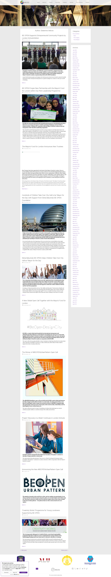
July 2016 (75, 237)
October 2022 (75, 132)
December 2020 (76, 164)
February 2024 (76, 101)
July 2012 (75, 298)
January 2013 (75, 286)
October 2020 (75, 168)
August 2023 (75, 113)
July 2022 (75, 136)
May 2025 (75, 73)
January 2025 (75, 81)
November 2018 (76, 193)
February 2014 (76, 270)
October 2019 (75, 184)
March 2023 (75, 123)
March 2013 (75, 282)
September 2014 (76, 260)
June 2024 (75, 95)
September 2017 (76, 215)
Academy (65, 2)
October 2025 (75, 67)
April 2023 (75, 121)
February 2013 (76, 284)
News (75, 35)
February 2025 (76, 79)
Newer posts (64, 550)
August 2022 (75, 134)
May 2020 (75, 174)
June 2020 (75, 172)
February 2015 (76, 256)
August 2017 (75, 217)
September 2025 (76, 69)
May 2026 (75, 54)
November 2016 (76, 229)
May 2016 (75, 239)
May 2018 (75, 203)
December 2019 (76, 180)
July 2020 (75, 170)
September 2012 (76, 294)
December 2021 (76, 148)
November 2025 (76, 65)
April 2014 (75, 266)
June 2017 (75, 219)
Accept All (23, 572)
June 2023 (75, 117)
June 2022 (75, 138)
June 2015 (75, 251)
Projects (50, 2)
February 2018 (76, 209)
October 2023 (75, 109)
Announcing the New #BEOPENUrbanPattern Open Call (42, 469)
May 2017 (75, 221)
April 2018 (75, 205)
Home (38, 2)
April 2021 (75, 158)
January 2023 (75, 126)
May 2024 (75, 97)
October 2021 (75, 152)
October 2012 (75, 292)
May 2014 (75, 264)
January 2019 (75, 189)
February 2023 (76, 125)
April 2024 (75, 99)
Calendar (71, 2)
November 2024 (76, 85)
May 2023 (75, 119)
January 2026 (75, 62)
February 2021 (76, 160)
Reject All (15, 572)
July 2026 (75, 50)
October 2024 (75, 87)
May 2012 (75, 302)
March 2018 (75, 207)
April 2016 (75, 241)
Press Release (76, 39)
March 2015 (75, 254)
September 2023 (76, 111)
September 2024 (76, 89)
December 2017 (76, 211)
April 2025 (75, 75)
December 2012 (76, 288)
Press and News (79, 2)
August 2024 (75, 91)
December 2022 (76, 128)
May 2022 (75, 140)
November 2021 (76, 150)
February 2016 (76, 245)
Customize (6, 572)
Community (57, 2)
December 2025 (76, 63)
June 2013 (75, 276)
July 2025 (75, 71)
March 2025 (75, 77)
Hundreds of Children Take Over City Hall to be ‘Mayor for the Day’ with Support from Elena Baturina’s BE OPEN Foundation (43, 197)
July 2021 (75, 154)
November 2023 (76, 107)
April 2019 (75, 188)
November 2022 (76, 130)
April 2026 (75, 56)
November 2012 (76, 290)
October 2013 (75, 274)
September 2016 (76, 233)
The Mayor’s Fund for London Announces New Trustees (42, 146)
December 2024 (76, 83)
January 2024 (75, 103)
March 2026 (75, 58)
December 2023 (76, 105)
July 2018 (75, 199)
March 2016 (75, 243)
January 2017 (75, 225)
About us (44, 2)
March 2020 (75, 178)
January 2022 (75, 146)
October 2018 (75, 195)
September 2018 (76, 197)
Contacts (87, 2)
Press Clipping (76, 37)
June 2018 (75, 201)
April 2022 (75, 142)
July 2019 (75, 186)
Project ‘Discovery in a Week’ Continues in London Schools (43, 418)
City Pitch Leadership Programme (49, 337)
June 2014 (75, 262)
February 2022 (76, 144)
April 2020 (75, 176)
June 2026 (75, 52)
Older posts (23, 550)
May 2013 (75, 278)
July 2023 (75, 115)
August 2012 (75, 296)
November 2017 (76, 213)
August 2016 (75, 235)
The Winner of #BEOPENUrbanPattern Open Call (40, 352)
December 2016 (76, 227)
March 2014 (75, 268)
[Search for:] (30, 568)
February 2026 (76, 60)
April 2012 (75, 304)
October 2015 (75, 247)
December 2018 (76, 191)
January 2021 (75, 162)
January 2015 (75, 258)
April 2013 (75, 280)
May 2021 (75, 156)
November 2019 (76, 182)
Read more (25, 188)
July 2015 (75, 249)
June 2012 (75, 300)
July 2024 (75, 93)
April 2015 (75, 252)
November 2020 (76, 166)
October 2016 (75, 231)
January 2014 (75, 272)
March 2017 (75, 223)
